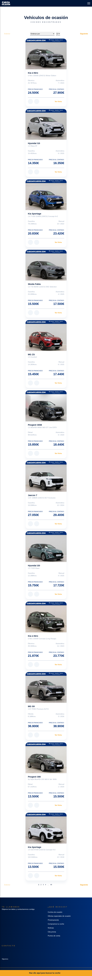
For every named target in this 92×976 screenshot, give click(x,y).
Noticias (51, 928)
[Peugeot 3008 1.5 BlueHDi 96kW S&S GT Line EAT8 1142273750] (46, 405)
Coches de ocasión (55, 912)
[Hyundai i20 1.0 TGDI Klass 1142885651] (46, 546)
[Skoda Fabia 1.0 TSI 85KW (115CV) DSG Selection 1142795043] (46, 265)
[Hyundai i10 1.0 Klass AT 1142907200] (46, 124)
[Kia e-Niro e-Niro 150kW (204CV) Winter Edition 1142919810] (46, 54)
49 (51, 885)
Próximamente (53, 920)
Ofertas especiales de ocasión (59, 916)
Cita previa (52, 932)
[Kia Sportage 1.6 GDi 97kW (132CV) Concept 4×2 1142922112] (46, 828)
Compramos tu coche (56, 924)
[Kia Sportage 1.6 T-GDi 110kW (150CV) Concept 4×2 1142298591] (46, 194)
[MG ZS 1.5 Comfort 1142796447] (46, 335)
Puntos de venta (54, 936)
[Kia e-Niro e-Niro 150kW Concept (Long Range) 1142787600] (46, 617)
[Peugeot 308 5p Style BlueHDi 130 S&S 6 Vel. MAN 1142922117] (46, 757)
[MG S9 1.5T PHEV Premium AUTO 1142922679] (46, 687)
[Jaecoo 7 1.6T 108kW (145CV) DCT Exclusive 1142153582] (46, 476)
